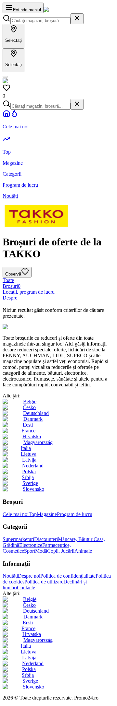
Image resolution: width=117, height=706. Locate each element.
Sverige (30, 483)
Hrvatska (31, 436)
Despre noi (29, 576)
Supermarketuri (18, 539)
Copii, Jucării (60, 551)
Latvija (29, 460)
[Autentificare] (5, 77)
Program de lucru (74, 514)
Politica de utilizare (43, 581)
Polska (29, 471)
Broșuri (11, 286)
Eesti (28, 425)
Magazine (47, 514)
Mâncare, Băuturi (76, 539)
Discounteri (46, 539)
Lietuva (28, 454)
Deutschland (36, 413)
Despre (10, 297)
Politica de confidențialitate (68, 576)
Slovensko (33, 489)
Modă (41, 551)
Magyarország (38, 442)
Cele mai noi (16, 514)
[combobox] (40, 20)
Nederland (33, 465)
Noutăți (10, 576)
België (29, 401)
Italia (26, 448)
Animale (83, 551)
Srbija (28, 477)
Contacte (26, 587)
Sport (29, 551)
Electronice (30, 545)
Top (33, 514)
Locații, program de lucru (29, 292)
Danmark (33, 419)
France (28, 430)
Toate (8, 280)
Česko (29, 407)
